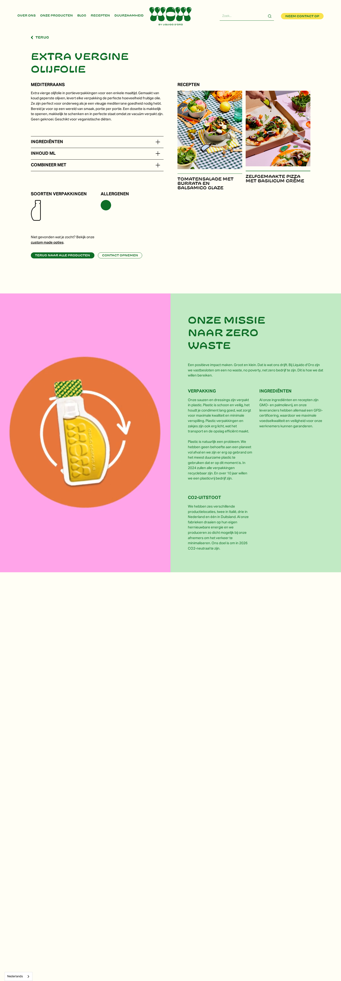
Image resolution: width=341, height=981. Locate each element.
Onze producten (56, 15)
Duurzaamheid (129, 15)
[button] (158, 142)
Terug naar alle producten (62, 255)
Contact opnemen (120, 255)
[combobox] (18, 976)
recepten (100, 15)
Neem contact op (302, 16)
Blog (81, 15)
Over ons (26, 15)
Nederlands (15, 976)
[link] (26, 16)
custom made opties (47, 242)
